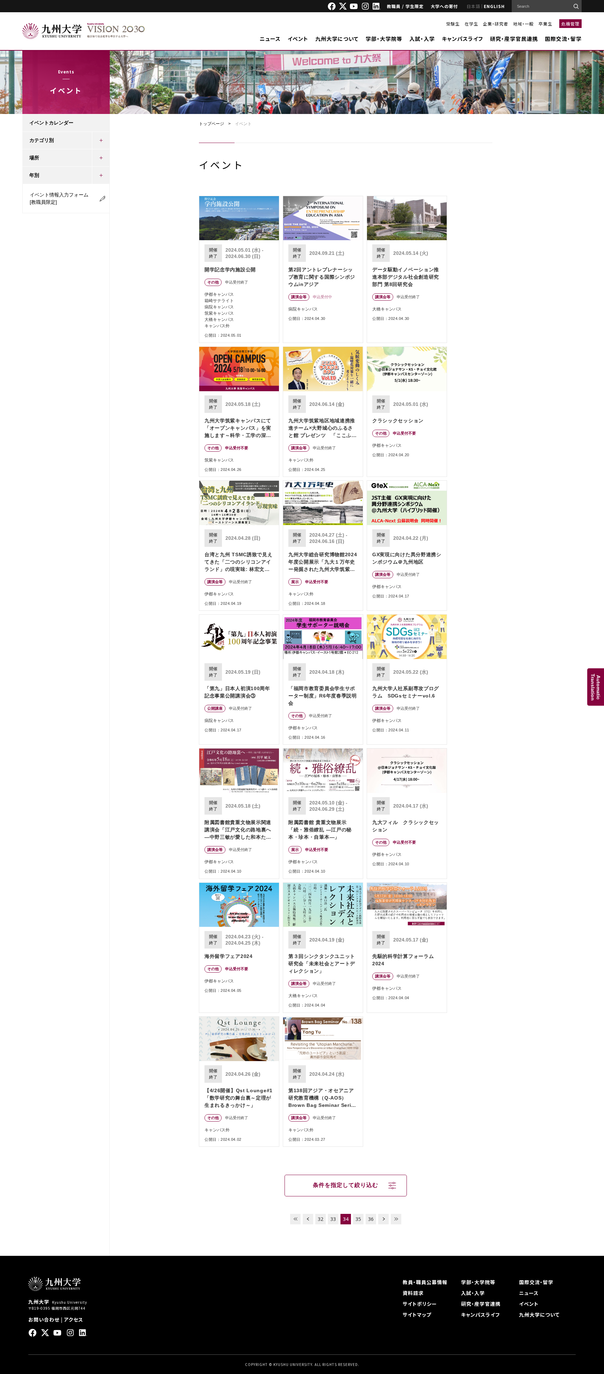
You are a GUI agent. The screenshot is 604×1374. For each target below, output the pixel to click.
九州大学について (337, 38)
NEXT (383, 1219)
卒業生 (545, 24)
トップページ (211, 123)
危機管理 (570, 24)
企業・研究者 (495, 24)
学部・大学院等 (384, 38)
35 (358, 1219)
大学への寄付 (444, 6)
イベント (298, 38)
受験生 (453, 24)
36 (371, 1219)
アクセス (73, 1319)
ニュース (270, 38)
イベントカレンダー (51, 123)
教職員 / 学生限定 (405, 6)
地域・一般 (523, 24)
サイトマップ (417, 1314)
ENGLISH (494, 6)
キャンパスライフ (462, 38)
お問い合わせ (43, 1319)
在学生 (471, 24)
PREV (308, 1219)
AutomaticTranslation (595, 687)
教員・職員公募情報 (425, 1282)
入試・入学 (422, 38)
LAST (396, 1219)
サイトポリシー (420, 1303)
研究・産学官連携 (481, 1303)
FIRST (295, 1219)
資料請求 (413, 1292)
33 (333, 1219)
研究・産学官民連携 (514, 38)
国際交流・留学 (563, 38)
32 (320, 1219)
